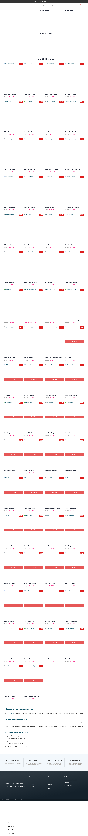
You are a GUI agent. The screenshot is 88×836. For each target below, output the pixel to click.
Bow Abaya (45, 11)
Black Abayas (42, 5)
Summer (69, 11)
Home (30, 5)
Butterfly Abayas (50, 5)
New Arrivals (46, 33)
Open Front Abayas (60, 5)
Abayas (35, 5)
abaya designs (11, 713)
